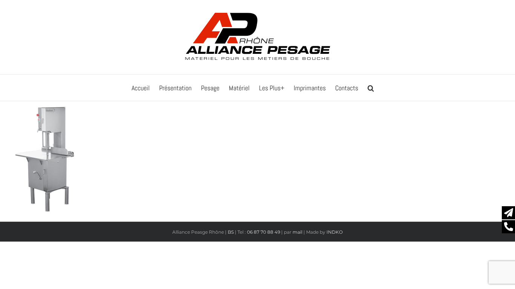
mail (297, 232)
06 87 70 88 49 (263, 232)
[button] (371, 88)
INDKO (334, 232)
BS (231, 232)
